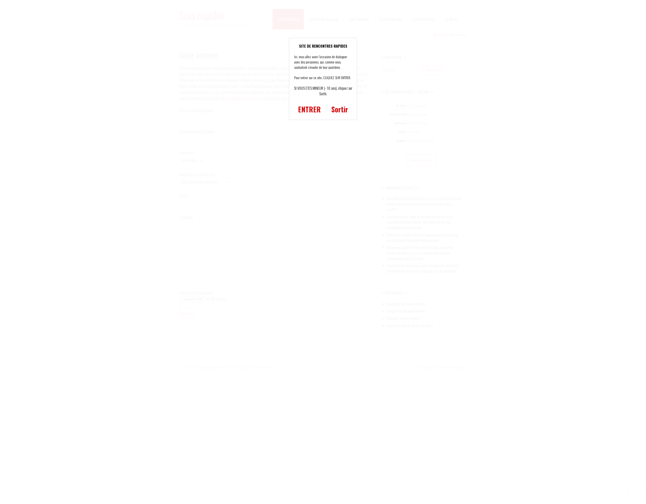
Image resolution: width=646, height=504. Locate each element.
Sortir (339, 109)
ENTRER (309, 109)
